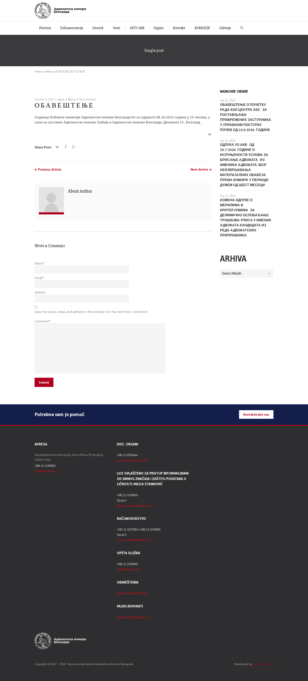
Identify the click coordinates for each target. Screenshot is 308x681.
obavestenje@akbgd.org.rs (133, 593)
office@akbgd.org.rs (46, 471)
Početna (45, 28)
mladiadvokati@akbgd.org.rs (134, 617)
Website (40, 292)
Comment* (42, 321)
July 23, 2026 (227, 140)
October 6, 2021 (44, 99)
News (49, 71)
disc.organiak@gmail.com (132, 460)
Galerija (225, 28)
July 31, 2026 (227, 100)
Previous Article (49, 169)
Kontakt (179, 28)
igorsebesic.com (263, 664)
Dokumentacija (71, 28)
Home (38, 71)
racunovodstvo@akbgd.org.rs (134, 540)
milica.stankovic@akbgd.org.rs (135, 505)
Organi (159, 28)
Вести (72, 99)
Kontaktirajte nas (256, 414)
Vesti (116, 28)
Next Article (199, 169)
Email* (39, 278)
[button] (242, 28)
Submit (44, 382)
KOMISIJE (202, 28)
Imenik (98, 28)
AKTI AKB (137, 28)
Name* (40, 263)
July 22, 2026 (227, 195)
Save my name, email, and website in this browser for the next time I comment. (91, 312)
